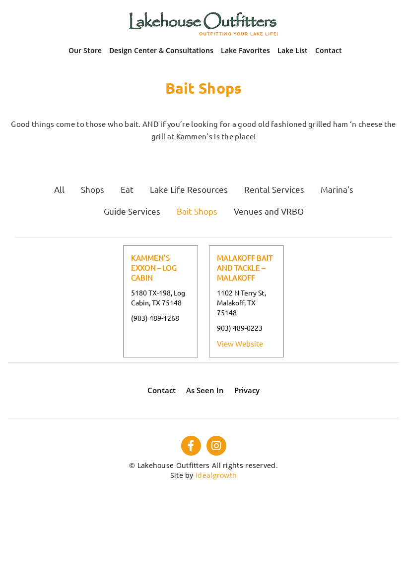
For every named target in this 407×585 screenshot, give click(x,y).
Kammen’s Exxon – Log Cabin (154, 268)
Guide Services (132, 211)
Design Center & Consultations (161, 50)
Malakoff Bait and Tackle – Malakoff (244, 268)
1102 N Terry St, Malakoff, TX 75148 (241, 303)
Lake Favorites (245, 50)
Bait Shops (197, 211)
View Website (240, 344)
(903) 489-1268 (155, 318)
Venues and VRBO (269, 211)
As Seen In (205, 390)
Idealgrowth (216, 475)
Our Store (85, 50)
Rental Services (274, 189)
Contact (328, 50)
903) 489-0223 (240, 328)
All (59, 189)
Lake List (292, 50)
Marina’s (337, 189)
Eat (127, 189)
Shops (92, 189)
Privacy (247, 390)
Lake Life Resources (189, 189)
